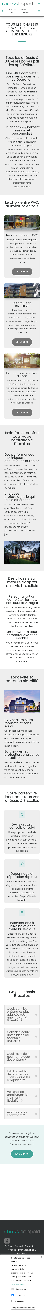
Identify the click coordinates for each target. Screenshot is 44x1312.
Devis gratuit (22, 1153)
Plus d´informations (18, 1284)
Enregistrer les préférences (23, 1307)
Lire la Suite (22, 271)
